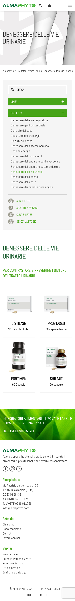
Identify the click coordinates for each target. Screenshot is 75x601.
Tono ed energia (20, 151)
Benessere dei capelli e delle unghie (32, 187)
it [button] (58, 5)
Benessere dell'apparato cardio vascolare (35, 161)
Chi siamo (8, 524)
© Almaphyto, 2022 (21, 589)
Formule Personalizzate (17, 559)
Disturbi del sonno (21, 141)
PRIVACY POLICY (50, 589)
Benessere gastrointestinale (28, 125)
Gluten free (24, 215)
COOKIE (28, 595)
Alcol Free (23, 201)
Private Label (10, 554)
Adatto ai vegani (27, 208)
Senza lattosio (26, 222)
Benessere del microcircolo (27, 156)
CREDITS (45, 595)
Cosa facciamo (12, 529)
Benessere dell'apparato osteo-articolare (35, 167)
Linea (14, 102)
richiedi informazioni (18, 430)
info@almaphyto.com (16, 508)
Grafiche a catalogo (14, 572)
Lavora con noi (11, 538)
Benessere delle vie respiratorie (29, 120)
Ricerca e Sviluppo (13, 563)
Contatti (8, 533)
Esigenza (16, 113)
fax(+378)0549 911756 (17, 504)
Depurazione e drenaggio (25, 136)
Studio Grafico (11, 568)
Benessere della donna (24, 177)
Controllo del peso (21, 131)
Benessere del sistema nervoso (30, 146)
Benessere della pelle (23, 182)
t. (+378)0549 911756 (16, 499)
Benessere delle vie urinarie (27, 172)
